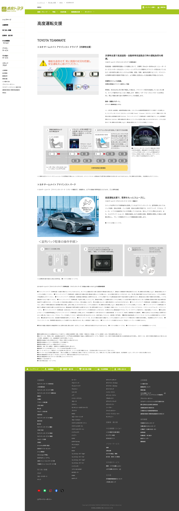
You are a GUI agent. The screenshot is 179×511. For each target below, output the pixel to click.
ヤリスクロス (75, 444)
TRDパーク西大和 (42, 411)
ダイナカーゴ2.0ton (111, 386)
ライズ (73, 447)
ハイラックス (75, 432)
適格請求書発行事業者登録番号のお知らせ (152, 414)
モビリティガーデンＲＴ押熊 (45, 390)
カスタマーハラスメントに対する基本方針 (152, 401)
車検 (107, 447)
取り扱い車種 (42, 469)
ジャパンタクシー (111, 410)
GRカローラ (75, 472)
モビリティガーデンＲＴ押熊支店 (46, 393)
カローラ (74, 401)
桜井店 (39, 424)
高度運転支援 (75, 12)
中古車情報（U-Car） (114, 428)
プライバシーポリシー (146, 398)
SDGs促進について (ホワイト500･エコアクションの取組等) (151, 394)
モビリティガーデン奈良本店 (45, 384)
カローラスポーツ (42, 476)
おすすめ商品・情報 (112, 454)
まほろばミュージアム (43, 458)
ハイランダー (75, 466)
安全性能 (63, 12)
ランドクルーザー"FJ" (78, 463)
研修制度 (143, 432)
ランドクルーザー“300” (78, 454)
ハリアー (74, 435)
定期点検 (108, 451)
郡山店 (39, 408)
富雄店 (39, 396)
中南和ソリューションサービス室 (46, 464)
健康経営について (145, 387)
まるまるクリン (110, 438)
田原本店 (39, 415)
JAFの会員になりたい (112, 469)
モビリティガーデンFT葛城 (44, 436)
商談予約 (163, 7)
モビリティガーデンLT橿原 (44, 427)
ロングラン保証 (110, 435)
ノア (73, 395)
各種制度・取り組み (146, 435)
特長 (54, 12)
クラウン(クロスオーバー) (79, 423)
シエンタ (74, 392)
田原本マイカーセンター (44, 448)
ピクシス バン (110, 404)
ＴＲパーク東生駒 (42, 402)
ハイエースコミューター (113, 414)
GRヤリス (74, 478)
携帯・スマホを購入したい (113, 466)
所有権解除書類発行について (114, 479)
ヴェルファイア (76, 386)
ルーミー (74, 380)
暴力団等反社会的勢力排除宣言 (149, 404)
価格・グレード (42, 12)
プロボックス (110, 398)
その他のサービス (112, 462)
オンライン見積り (150, 7)
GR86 (73, 475)
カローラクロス (76, 420)
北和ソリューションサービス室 (46, 461)
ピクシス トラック (111, 401)
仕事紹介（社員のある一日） (148, 429)
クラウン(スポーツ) (77, 426)
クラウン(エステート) (78, 429)
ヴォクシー (75, 389)
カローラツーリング (77, 417)
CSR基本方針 (144, 384)
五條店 (39, 442)
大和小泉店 (40, 405)
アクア (39, 473)
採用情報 (143, 419)
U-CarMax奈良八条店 (43, 445)
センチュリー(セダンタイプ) (80, 407)
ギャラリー (88, 12)
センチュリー (110, 417)
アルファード (75, 383)
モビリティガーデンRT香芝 (45, 418)
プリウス (74, 410)
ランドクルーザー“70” (78, 457)
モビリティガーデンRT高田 (45, 433)
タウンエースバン (111, 395)
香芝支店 (39, 421)
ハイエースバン (110, 392)
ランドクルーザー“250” (78, 460)
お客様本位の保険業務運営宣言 (149, 411)
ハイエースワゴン (77, 398)
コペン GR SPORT (77, 469)
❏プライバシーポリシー (44, 499)
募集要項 (143, 441)
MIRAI (39, 7)
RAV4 (73, 451)
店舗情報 (40, 380)
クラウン (74, 404)
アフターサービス (112, 444)
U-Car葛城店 (41, 452)
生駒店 (39, 399)
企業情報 (143, 380)
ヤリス (39, 479)
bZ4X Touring (76, 441)
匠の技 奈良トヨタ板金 (113, 457)
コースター (109, 407)
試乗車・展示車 (112, 422)
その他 (108, 475)
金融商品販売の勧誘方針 (147, 408)
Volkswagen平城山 (42, 455)
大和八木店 (40, 430)
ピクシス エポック (111, 380)
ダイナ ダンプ (110, 389)
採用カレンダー (144, 438)
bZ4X (73, 438)
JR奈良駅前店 (41, 387)
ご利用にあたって (111, 482)
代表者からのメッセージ (147, 423)
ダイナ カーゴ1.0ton (112, 383)
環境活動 (142, 390)
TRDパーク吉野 (41, 439)
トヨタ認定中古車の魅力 (113, 432)
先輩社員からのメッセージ (148, 426)
